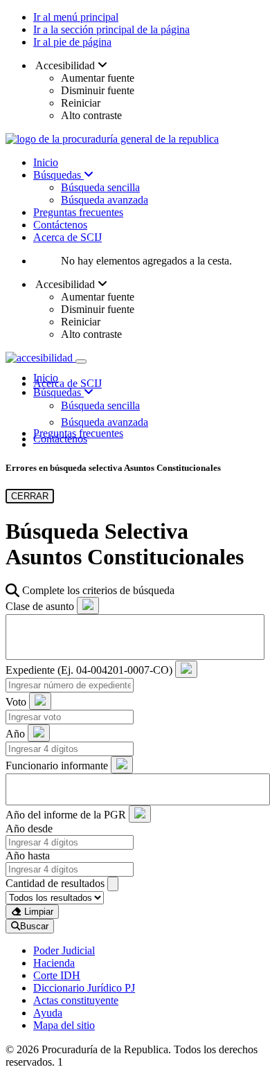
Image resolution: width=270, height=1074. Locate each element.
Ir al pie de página (72, 42)
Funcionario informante (57, 765)
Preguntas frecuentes (78, 212)
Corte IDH (56, 975)
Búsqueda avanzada (104, 200)
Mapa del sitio (64, 1025)
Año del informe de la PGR (66, 815)
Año (15, 734)
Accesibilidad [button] (65, 65)
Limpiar (37, 911)
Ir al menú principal (75, 17)
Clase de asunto (40, 606)
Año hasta (28, 855)
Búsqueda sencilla (100, 187)
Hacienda (54, 963)
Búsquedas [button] (58, 392)
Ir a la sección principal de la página (111, 29)
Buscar (34, 926)
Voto (16, 702)
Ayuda (47, 1013)
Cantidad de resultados (55, 883)
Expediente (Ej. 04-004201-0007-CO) (89, 670)
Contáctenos (60, 225)
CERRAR (29, 496)
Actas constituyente (75, 1000)
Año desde (29, 828)
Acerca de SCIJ (67, 237)
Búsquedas (58, 175)
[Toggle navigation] (81, 361)
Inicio (45, 162)
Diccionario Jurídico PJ (84, 988)
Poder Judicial (64, 950)
